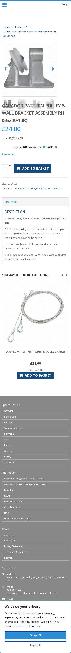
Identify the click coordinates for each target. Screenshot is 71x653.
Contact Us (9, 540)
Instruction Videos (13, 501)
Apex (6, 439)
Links (6, 512)
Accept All (35, 635)
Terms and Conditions (15, 552)
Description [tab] (11, 202)
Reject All (35, 645)
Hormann (9, 433)
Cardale (8, 422)
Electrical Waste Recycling (17, 518)
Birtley (7, 445)
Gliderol (8, 450)
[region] (35, 627)
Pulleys (58, 188)
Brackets (20, 188)
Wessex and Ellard (13, 427)
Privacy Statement (13, 546)
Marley (7, 456)
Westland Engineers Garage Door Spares (25, 484)
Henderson (10, 416)
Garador (30, 188)
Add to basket (35, 168)
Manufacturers (44, 188)
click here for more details (42, 593)
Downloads (10, 490)
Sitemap (8, 557)
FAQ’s (7, 495)
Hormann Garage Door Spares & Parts (24, 478)
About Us (9, 534)
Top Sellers (10, 462)
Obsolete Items (12, 507)
